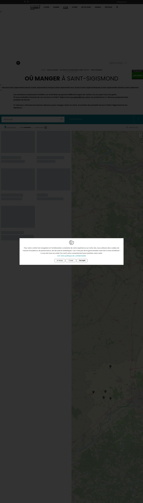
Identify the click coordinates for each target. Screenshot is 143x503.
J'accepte (82, 260)
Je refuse (60, 260)
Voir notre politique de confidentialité (71, 256)
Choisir (71, 260)
